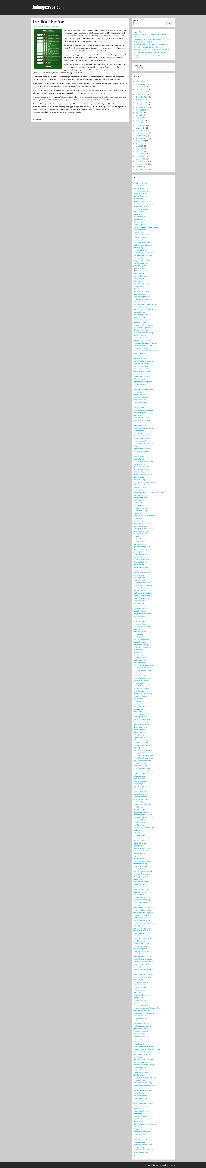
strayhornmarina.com (140, 606)
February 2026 (141, 84)
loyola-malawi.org (139, 539)
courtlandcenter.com (140, 794)
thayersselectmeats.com (141, 851)
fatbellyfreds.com (139, 1034)
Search (135, 20)
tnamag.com (137, 845)
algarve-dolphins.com (140, 727)
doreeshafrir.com (139, 662)
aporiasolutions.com (140, 853)
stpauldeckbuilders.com (141, 941)
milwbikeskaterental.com (142, 740)
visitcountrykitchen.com (141, 724)
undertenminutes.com (141, 211)
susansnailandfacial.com (141, 902)
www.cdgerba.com (139, 1044)
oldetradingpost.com (140, 330)
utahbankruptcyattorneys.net (143, 389)
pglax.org (136, 747)
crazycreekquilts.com (140, 616)
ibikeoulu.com (138, 673)
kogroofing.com (138, 286)
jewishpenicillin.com (140, 487)
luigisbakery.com (139, 985)
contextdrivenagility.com (142, 670)
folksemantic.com (139, 402)
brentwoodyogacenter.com (142, 972)
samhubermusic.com (140, 1152)
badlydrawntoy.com (140, 887)
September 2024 (142, 107)
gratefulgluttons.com (140, 552)
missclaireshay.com (140, 183)
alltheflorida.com (139, 1075)
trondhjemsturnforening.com (143, 1052)
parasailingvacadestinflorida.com (145, 1085)
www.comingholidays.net (142, 572)
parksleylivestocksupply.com (143, 528)
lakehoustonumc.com (140, 889)
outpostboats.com (139, 544)
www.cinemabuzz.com (141, 995)
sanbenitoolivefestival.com (142, 559)
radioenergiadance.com (141, 291)
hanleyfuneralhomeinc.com (142, 438)
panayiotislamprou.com (141, 296)
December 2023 (141, 130)
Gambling (38, 119)
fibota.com (137, 1041)
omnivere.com (138, 214)
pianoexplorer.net (139, 1016)
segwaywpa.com (139, 856)
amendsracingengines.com (142, 928)
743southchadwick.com (141, 363)
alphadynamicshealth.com (142, 1090)
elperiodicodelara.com (141, 188)
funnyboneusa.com (140, 766)
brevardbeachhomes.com (142, 358)
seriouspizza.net (139, 835)
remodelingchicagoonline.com (143, 969)
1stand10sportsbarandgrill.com (143, 443)
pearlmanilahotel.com (141, 276)
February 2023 (141, 156)
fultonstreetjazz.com (140, 314)
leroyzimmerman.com (141, 1106)
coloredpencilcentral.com (142, 376)
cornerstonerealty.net (140, 1005)
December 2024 (141, 102)
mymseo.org (137, 1126)
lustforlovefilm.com (140, 632)
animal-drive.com (139, 843)
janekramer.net (138, 699)
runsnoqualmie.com (140, 946)
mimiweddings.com (140, 1142)
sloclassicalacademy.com (142, 598)
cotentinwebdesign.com (141, 327)
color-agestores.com (140, 534)
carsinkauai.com (139, 1080)
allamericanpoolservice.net (142, 485)
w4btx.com (137, 446)
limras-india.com (139, 186)
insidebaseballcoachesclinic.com (144, 1077)
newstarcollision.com (140, 456)
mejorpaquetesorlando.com (143, 441)
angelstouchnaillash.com (141, 449)
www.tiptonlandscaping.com (143, 974)
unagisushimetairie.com (141, 260)
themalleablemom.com (141, 686)
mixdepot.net (138, 997)
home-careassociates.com (142, 523)
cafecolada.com (138, 564)
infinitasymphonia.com (141, 637)
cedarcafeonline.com (140, 206)
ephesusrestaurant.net (141, 1028)
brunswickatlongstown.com (142, 693)
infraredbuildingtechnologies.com (145, 343)
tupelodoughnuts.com (140, 433)
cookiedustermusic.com (141, 768)
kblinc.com (137, 423)
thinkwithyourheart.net (141, 387)
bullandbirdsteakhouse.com (142, 959)
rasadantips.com (139, 217)
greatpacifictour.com (140, 786)
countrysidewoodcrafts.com (142, 242)
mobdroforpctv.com (140, 554)
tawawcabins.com (139, 400)
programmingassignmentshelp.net (145, 227)
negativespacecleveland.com (143, 750)
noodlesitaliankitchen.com (142, 255)
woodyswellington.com (141, 1031)
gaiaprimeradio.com (140, 706)
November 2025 (141, 92)
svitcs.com (137, 833)
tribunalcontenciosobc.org (142, 595)
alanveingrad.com (139, 729)
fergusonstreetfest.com (141, 1067)
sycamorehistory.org (140, 1003)
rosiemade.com (138, 430)
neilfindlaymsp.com (140, 796)
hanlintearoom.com (140, 1095)
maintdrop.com (138, 278)
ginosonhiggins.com (140, 732)
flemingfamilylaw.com (141, 1111)
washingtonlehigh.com (141, 982)
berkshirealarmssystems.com (143, 410)
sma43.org (137, 967)
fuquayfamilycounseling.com (143, 1119)
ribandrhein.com (139, 500)
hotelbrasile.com (139, 312)
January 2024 (140, 128)
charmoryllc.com (139, 577)
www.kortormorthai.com (141, 930)
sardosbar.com (138, 405)
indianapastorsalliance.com (143, 814)
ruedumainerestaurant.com (142, 647)
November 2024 (141, 105)
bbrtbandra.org (138, 268)
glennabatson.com (139, 603)
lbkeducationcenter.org (141, 508)
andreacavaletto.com (140, 526)
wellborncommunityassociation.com (145, 304)
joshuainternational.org (141, 900)
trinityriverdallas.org (140, 510)
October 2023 (141, 136)
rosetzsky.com (138, 650)
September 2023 (142, 138)
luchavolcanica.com (140, 776)
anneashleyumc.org (140, 936)
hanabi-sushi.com (139, 987)
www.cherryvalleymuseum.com (143, 325)
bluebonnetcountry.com (141, 271)
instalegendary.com (140, 250)
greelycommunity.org (140, 644)
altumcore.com (138, 840)
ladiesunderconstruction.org (143, 333)
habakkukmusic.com (140, 892)
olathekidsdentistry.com (141, 436)
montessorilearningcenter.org (143, 1065)
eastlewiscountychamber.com (143, 593)
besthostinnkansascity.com (142, 1144)
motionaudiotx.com (140, 1134)
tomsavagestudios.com (141, 490)
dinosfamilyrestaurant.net (142, 340)
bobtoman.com (138, 281)
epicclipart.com (138, 273)
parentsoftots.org (139, 869)
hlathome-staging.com (141, 469)
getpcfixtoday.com (139, 266)
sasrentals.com (138, 459)
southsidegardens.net (140, 1018)
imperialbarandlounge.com (142, 381)
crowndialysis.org (139, 479)
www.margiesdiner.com (141, 951)
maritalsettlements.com (141, 737)
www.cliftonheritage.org (141, 964)
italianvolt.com (138, 407)
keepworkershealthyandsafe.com (144, 253)
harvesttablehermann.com (142, 345)
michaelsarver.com (139, 464)
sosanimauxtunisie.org (141, 284)
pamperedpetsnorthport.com (143, 428)
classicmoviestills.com (140, 562)
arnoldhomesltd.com (140, 374)
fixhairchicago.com (140, 822)
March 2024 (140, 123)
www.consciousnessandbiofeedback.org (147, 1008)
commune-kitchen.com (141, 626)
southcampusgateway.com (142, 299)
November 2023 (141, 133)
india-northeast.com (140, 366)
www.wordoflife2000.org (141, 394)
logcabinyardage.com (140, 876)
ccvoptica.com (138, 979)
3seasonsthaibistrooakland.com (144, 516)
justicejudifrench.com (140, 680)
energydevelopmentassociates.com (145, 351)
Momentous (170, 1165)
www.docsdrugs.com (140, 949)
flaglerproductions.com (141, 608)
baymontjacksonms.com (141, 742)
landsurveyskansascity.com (142, 938)
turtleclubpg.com (139, 784)
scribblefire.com (138, 518)
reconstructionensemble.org (143, 771)
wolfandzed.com (139, 990)
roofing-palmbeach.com (141, 369)
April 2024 (139, 120)
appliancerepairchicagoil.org (143, 245)
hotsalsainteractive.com (141, 201)
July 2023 (139, 143)
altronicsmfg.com (139, 222)
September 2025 (142, 97)
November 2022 (141, 164)
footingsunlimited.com (141, 943)
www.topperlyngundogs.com (143, 912)
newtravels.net (138, 232)
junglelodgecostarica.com (142, 719)
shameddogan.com (140, 866)
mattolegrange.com (140, 717)
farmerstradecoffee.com (141, 874)
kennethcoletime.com (141, 688)
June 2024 (139, 115)
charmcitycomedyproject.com (143, 665)
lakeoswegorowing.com (141, 1116)
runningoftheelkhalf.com (142, 915)
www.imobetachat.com (141, 882)
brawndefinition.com (140, 611)
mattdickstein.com (139, 884)
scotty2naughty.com (140, 660)
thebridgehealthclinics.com (142, 861)
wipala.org (137, 536)
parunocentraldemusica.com (143, 1046)
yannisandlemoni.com (141, 418)
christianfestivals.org (140, 722)
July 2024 (139, 112)
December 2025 (141, 89)
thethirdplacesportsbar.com (142, 1026)
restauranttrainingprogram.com (144, 482)
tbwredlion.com (138, 1057)
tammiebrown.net (139, 709)
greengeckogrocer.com (141, 467)
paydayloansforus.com (141, 235)
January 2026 (140, 87)
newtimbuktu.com (139, 219)
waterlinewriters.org (140, 863)
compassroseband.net (141, 838)
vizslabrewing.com (139, 412)
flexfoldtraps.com (139, 925)
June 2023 (139, 146)
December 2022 (141, 161)
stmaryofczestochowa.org (142, 678)
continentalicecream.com (142, 613)
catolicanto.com (139, 505)
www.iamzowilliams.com (141, 1010)
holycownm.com (139, 778)
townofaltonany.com (140, 745)
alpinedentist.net (139, 289)
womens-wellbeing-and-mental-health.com (148, 492)
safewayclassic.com (140, 240)
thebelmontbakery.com (141, 237)
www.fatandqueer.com (141, 933)
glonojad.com (138, 652)
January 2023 (140, 159)
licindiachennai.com (140, 193)
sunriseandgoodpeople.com (143, 755)
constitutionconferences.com (143, 827)
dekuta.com (137, 992)
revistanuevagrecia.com (141, 655)
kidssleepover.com (139, 229)
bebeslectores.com (139, 335)
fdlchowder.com (138, 954)
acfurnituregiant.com (140, 209)
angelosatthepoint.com (141, 812)
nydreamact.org (138, 258)
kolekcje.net (137, 503)
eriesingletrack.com (140, 425)
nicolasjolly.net (138, 634)
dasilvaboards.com (139, 601)
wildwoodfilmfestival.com (142, 307)
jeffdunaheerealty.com (141, 918)
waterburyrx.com (139, 807)
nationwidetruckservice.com (143, 781)
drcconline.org (138, 802)
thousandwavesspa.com (141, 791)
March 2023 (140, 154)
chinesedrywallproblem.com (143, 758)
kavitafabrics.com (139, 773)
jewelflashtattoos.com (140, 263)
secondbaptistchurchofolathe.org (144, 1124)
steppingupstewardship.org (142, 977)
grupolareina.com (139, 322)
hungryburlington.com (141, 691)
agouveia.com (138, 1121)
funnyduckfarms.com (140, 1098)
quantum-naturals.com (141, 1062)
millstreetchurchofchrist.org (142, 1083)
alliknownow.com (139, 590)
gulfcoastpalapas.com (140, 858)
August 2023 (140, 141)
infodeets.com (138, 198)
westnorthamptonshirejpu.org (143, 309)
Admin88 (55, 26)
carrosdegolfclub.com (140, 348)
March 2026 (140, 81)
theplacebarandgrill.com (141, 804)
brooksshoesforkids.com (141, 848)
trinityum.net (138, 1021)
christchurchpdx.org (140, 621)
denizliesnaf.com (139, 825)
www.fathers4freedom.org (142, 910)
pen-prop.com (138, 905)
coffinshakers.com (139, 675)
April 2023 (139, 151)
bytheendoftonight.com (141, 546)
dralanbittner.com (139, 415)
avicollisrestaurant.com (141, 799)
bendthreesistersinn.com (142, 760)
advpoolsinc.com (139, 809)
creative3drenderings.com (142, 871)
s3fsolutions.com (139, 356)
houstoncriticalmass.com (142, 583)
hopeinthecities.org (140, 549)
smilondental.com (139, 454)
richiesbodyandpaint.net (141, 191)
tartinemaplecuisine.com (142, 696)
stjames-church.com (140, 657)
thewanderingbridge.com (142, 683)
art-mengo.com (138, 704)
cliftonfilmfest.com (139, 379)
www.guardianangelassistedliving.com (146, 1049)
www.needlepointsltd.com (142, 956)
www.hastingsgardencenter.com (144, 1013)
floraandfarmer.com (140, 353)
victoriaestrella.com (140, 789)
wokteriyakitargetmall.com (142, 472)
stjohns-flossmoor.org (140, 763)
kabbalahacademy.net (141, 451)
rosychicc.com (138, 541)
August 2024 (140, 110)
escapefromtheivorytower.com (143, 361)
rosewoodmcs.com (139, 1000)
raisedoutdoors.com (140, 384)
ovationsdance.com (140, 497)
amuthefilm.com (139, 629)
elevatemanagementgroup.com (144, 1103)
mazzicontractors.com (141, 1023)
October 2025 (140, 94)
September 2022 (142, 169)
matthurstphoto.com (140, 1072)
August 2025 (140, 99)
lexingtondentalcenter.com (142, 474)
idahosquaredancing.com (142, 397)
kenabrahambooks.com (141, 624)
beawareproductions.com (142, 668)
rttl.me (135, 1137)
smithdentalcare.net (140, 1147)
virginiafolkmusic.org (140, 495)
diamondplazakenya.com (142, 1054)
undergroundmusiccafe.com (143, 1150)
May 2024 (139, 118)
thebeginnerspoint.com (141, 570)
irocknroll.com (138, 392)
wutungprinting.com (140, 735)
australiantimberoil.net (141, 338)
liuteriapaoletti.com (140, 753)
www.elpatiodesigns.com (141, 1036)
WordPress (159, 1165)
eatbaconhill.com (139, 224)
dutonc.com (137, 711)
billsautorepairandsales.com (143, 1059)
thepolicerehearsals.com (141, 588)
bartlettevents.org (139, 317)
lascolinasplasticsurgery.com (143, 961)
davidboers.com (138, 879)
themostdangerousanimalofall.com (145, 585)
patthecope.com (139, 830)
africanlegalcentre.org (141, 639)
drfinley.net (137, 1108)
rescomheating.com (140, 1139)
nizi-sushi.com (138, 701)
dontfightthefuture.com (141, 371)
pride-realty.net (138, 1088)
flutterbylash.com (139, 1093)
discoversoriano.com (140, 567)
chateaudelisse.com (140, 302)
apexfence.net (138, 1155)
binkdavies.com (138, 619)
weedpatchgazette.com (141, 420)
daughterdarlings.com (140, 196)
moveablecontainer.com (141, 320)
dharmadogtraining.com (141, 1132)
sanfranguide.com (139, 575)
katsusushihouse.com (140, 642)
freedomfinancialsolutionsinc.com (145, 923)
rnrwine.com (137, 1113)
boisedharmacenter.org (141, 531)
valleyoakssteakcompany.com (143, 817)
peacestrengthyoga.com (141, 920)
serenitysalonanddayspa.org (143, 204)
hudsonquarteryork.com (141, 1039)
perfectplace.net (139, 513)
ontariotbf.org (138, 247)
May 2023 (139, 148)
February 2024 (141, 125)
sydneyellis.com (138, 477)
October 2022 (140, 166)
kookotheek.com (139, 294)
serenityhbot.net (139, 897)
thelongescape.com (47, 7)
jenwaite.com (138, 1101)
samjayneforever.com (140, 1070)
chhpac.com (137, 1129)
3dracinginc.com (139, 580)
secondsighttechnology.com (143, 461)
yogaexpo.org (138, 521)
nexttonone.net (138, 894)
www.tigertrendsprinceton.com (144, 907)
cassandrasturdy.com (140, 557)
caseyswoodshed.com (140, 820)
